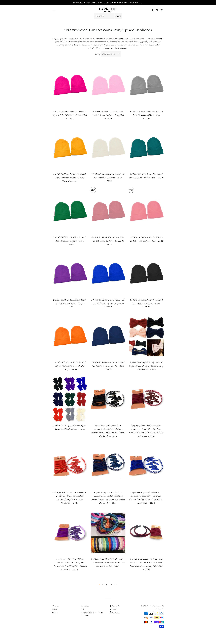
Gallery (54, 612)
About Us (55, 606)
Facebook (115, 606)
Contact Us (85, 606)
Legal (83, 609)
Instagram (115, 612)
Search (54, 609)
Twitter (114, 609)
